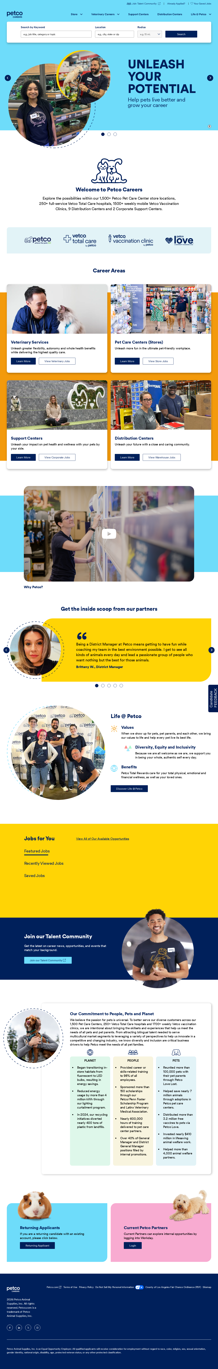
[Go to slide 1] (103, 134)
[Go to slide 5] (121, 685)
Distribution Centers (169, 14)
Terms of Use (70, 1287)
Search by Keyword (33, 27)
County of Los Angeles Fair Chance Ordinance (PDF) (173, 1287)
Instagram (37, 1328)
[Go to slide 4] (115, 685)
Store (74, 14)
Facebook (10, 1328)
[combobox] (114, 34)
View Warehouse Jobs (161, 457)
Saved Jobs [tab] (34, 875)
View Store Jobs (158, 361)
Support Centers (138, 14)
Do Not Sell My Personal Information (114, 1287)
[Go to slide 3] (115, 134)
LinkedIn (19, 1328)
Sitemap (207, 1287)
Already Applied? (176, 3)
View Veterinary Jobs (57, 361)
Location (100, 27)
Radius (141, 27)
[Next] (210, 78)
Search (181, 34)
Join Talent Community (146, 3)
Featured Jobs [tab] (37, 851)
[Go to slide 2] (109, 134)
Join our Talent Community (46, 960)
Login (132, 1245)
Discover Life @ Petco (129, 788)
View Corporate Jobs (57, 457)
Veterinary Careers (102, 14)
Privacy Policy (86, 1287)
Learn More (26, 362)
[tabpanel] (135, 857)
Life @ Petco (198, 14)
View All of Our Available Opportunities (102, 839)
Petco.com (52, 1287)
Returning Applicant (37, 1245)
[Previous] (8, 78)
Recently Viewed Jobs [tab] (44, 863)
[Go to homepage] (15, 14)
